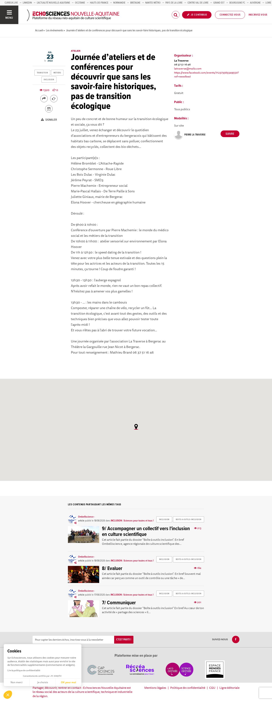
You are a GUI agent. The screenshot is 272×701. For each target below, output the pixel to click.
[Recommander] (54, 98)
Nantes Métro (152, 2)
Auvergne (255, 2)
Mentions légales (155, 687)
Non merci (17, 682)
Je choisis (42, 682)
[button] (7, 694)
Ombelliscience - (86, 516)
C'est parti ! (123, 640)
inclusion (49, 79)
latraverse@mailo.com (188, 68)
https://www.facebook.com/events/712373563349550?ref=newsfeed (206, 74)
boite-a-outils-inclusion (188, 519)
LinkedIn (27, 2)
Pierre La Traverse (195, 134)
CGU (212, 687)
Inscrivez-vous (258, 14)
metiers (57, 73)
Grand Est (218, 2)
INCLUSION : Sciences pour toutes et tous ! (132, 520)
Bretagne (135, 2)
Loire (268, 2)
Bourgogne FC (237, 2)
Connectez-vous (230, 14)
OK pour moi (68, 682)
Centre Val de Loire (197, 2)
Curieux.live (11, 2)
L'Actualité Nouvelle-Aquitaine (53, 2)
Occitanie (80, 2)
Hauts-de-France (99, 2)
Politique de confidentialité (187, 687)
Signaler (51, 120)
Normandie (119, 2)
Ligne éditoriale (229, 687)
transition (42, 73)
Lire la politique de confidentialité (23, 670)
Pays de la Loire (173, 2)
